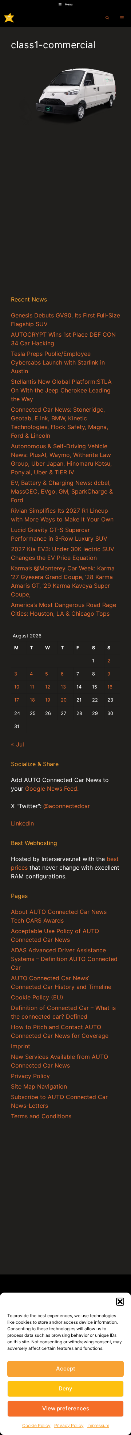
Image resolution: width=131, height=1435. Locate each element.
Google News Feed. (52, 788)
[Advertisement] (65, 219)
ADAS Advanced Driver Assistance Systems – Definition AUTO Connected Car (64, 959)
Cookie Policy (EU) (37, 997)
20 (64, 700)
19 (47, 700)
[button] (120, 1301)
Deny (65, 1388)
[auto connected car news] (9, 18)
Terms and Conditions (41, 1116)
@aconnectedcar (66, 806)
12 (47, 687)
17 (16, 700)
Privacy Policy (69, 1425)
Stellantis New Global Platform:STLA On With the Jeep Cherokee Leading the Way (61, 390)
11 (32, 687)
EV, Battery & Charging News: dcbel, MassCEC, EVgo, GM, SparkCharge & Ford (62, 491)
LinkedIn (22, 823)
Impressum (98, 1425)
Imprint (20, 1046)
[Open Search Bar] (107, 18)
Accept (65, 1368)
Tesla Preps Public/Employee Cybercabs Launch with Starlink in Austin (58, 362)
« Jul (17, 744)
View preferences (65, 1408)
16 (109, 687)
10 (16, 687)
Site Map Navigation (39, 1086)
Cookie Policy (36, 1425)
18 (32, 700)
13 (63, 687)
